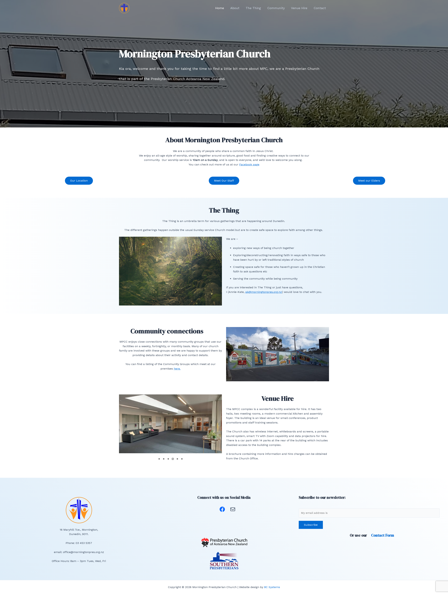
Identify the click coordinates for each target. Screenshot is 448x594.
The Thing (253, 8)
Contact (320, 8)
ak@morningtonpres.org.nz (263, 292)
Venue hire (299, 8)
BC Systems (272, 587)
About (234, 8)
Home (219, 8)
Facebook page (249, 164)
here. (177, 368)
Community (276, 8)
